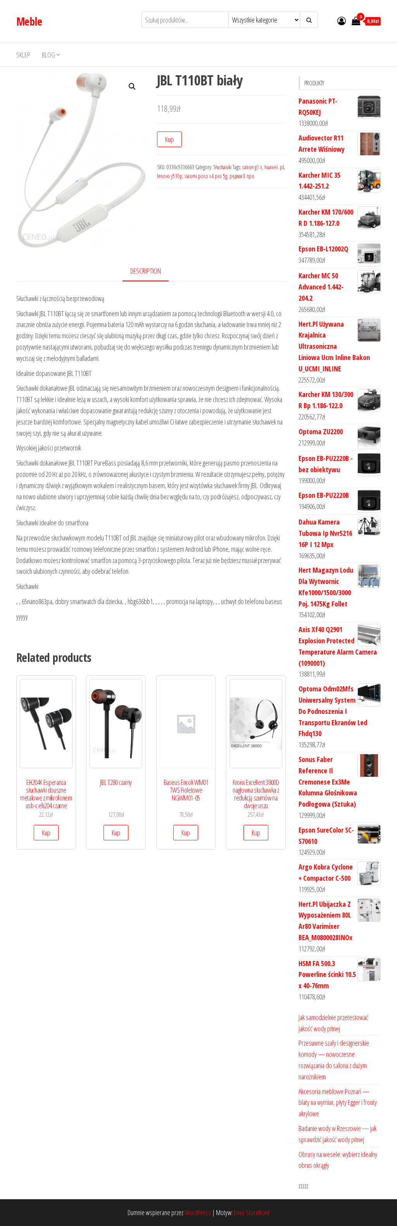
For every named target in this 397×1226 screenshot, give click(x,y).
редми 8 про (242, 176)
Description (145, 270)
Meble (29, 21)
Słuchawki (222, 167)
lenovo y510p (169, 176)
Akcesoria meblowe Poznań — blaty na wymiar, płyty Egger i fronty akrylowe (338, 1103)
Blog (48, 54)
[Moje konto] (341, 20)
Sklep (23, 54)
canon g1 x (252, 167)
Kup (169, 139)
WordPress (198, 1212)
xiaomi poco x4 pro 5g (206, 176)
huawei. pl (274, 167)
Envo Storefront (251, 1212)
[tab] (151, 271)
